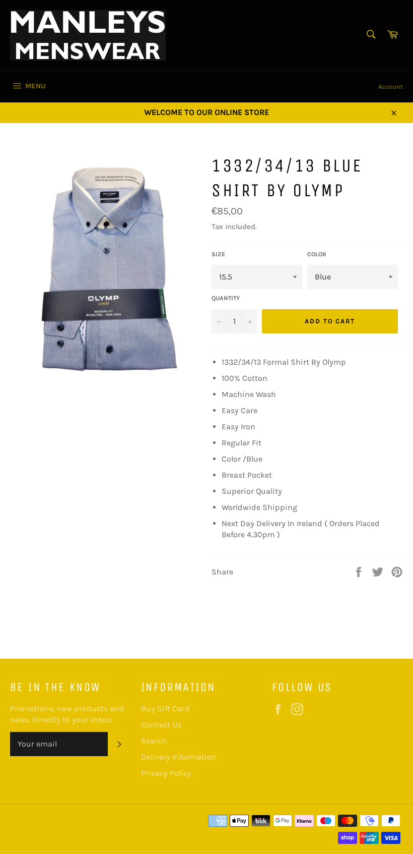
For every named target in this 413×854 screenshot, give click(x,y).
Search (154, 741)
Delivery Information (179, 757)
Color (316, 254)
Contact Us (161, 724)
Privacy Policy (166, 773)
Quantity (226, 298)
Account (390, 86)
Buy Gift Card (165, 708)
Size (218, 254)
